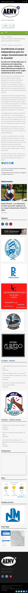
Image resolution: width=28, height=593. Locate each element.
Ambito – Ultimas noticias (12, 420)
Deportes (10, 45)
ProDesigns (4, 590)
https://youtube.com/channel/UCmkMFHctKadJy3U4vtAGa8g (26, 1)
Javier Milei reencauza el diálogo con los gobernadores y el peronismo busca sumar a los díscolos (14, 442)
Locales (15, 45)
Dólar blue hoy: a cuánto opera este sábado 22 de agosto (14, 426)
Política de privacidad (6, 572)
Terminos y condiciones (7, 569)
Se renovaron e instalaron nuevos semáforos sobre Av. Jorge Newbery (13, 384)
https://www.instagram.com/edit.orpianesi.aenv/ (24, 1)
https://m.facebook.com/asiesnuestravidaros (22, 1)
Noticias (20, 45)
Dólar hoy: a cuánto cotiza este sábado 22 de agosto (13, 433)
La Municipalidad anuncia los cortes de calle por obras (14, 367)
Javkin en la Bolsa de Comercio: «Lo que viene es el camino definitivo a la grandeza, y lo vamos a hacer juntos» (14, 375)
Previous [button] (13, 199)
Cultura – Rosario (9, 361)
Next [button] (26, 199)
